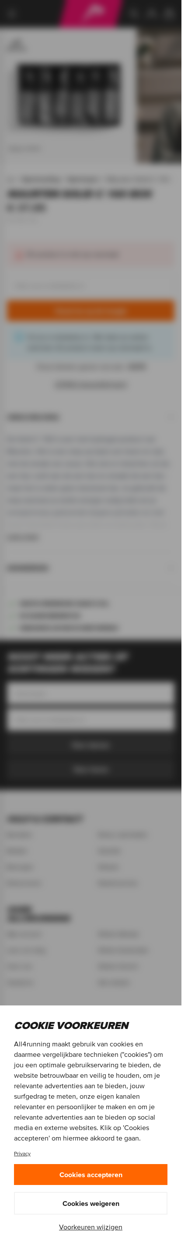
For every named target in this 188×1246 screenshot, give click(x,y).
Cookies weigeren (91, 1203)
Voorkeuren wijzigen (90, 1227)
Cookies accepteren (90, 1174)
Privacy (22, 1153)
